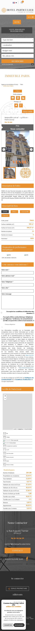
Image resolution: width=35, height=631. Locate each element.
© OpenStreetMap (28, 429)
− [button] (5, 398)
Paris (21, 84)
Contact (17, 550)
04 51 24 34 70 (17, 538)
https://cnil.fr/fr (30, 355)
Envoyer (29, 324)
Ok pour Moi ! (19, 625)
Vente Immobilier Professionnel (17, 30)
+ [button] (5, 396)
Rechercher (17, 61)
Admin (27, 618)
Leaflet (14, 429)
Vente (16, 22)
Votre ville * (5, 288)
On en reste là (18, 602)
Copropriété (24, 211)
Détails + (14, 211)
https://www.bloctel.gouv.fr (26, 367)
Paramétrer (8, 625)
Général (5, 211)
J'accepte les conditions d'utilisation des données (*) (20, 312)
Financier (5, 215)
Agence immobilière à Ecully (9, 84)
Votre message (6, 294)
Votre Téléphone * (7, 282)
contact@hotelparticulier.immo (17, 544)
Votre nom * (5, 270)
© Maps (20, 429)
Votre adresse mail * (8, 276)
